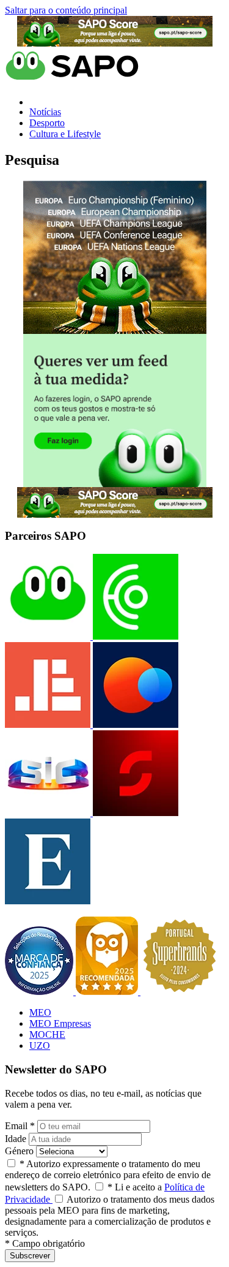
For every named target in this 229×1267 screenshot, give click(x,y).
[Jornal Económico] (47, 724)
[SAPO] (47, 636)
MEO (40, 1012)
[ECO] (134, 636)
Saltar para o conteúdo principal (66, 10)
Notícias (45, 112)
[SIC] (47, 812)
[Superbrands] (179, 991)
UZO (39, 1045)
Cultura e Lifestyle (65, 134)
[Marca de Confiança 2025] (40, 991)
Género (19, 1151)
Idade (15, 1138)
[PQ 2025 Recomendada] (108, 991)
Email (20, 1126)
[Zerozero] (134, 724)
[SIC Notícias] (134, 812)
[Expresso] (47, 901)
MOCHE (47, 1034)
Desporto (47, 123)
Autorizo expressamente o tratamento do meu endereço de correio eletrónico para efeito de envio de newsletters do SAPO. (108, 1175)
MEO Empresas (60, 1023)
